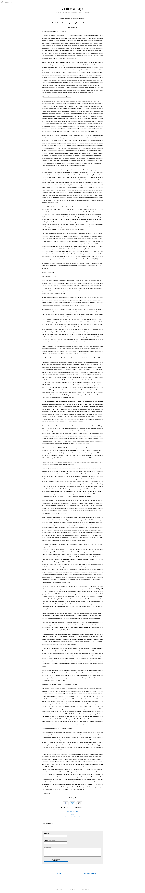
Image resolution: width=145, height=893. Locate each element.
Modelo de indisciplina (72, 811)
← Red (59, 873)
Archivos (72, 889)
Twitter (72, 803)
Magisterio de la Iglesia (81, 12)
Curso (72, 814)
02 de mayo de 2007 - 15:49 (64, 12)
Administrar (86, 889)
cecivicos (8, 2)
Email (79, 803)
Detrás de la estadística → (90, 873)
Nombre (46, 833)
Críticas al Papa (72, 9)
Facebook (65, 803)
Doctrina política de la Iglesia (72, 817)
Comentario (47, 847)
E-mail (50, 840)
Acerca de (59, 889)
